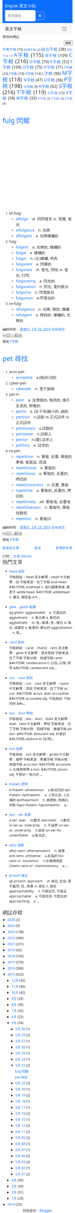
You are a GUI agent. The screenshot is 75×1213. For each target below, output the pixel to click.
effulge (22, 218)
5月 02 (20, 1168)
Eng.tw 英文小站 (20, 6)
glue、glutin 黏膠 (22, 607)
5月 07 (20, 1150)
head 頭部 (17, 571)
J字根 (13, 73)
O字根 (49, 80)
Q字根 (28, 86)
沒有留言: (58, 329)
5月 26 (20, 1047)
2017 (12, 962)
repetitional (26, 467)
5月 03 (20, 1162)
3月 (14, 1186)
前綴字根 (30, 49)
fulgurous (24, 297)
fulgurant (24, 263)
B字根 (51, 55)
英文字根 (13, 29)
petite (21, 411)
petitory (23, 445)
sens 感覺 (16, 845)
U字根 (53, 93)
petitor (22, 439)
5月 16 (20, 1113)
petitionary (25, 428)
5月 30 (20, 1029)
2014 (12, 1204)
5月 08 (20, 1143)
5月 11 (20, 1131)
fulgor (21, 258)
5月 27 (20, 1041)
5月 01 (20, 1174)
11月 (15, 986)
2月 (14, 1192)
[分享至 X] (12, 335)
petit (20, 399)
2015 (12, 974)
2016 (12, 968)
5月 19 (20, 1095)
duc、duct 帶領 (21, 713)
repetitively (26, 501)
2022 (12, 938)
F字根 (14, 341)
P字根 (14, 539)
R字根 (44, 86)
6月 (14, 1016)
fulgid (21, 252)
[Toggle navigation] (64, 29)
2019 (12, 950)
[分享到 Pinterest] (20, 335)
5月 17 (20, 1107)
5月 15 (20, 1119)
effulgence (25, 230)
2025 (12, 926)
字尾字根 (9, 49)
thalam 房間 (18, 784)
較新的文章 (10, 548)
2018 (12, 956)
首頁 (37, 548)
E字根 (55, 61)
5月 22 (20, 1083)
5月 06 (20, 1156)
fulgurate (24, 269)
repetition (24, 456)
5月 (14, 1023)
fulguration (26, 286)
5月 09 (20, 1137)
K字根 (29, 73)
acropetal (24, 377)
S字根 (65, 86)
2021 (12, 944)
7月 (14, 1010)
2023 (12, 932)
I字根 (68, 67)
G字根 (28, 67)
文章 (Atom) (22, 556)
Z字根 (68, 98)
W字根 (22, 98)
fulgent (22, 247)
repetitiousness (29, 484)
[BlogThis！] (8, 335)
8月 (14, 1004)
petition (23, 416)
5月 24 (20, 1059)
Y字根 (55, 98)
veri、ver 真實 (20, 814)
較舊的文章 (64, 548)
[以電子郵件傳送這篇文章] (4, 335)
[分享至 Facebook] (16, 335)
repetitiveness (28, 507)
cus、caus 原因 (21, 677)
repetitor (23, 518)
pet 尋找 (15, 358)
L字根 (47, 73)
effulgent (24, 235)
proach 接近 (18, 875)
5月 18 (20, 1101)
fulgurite (23, 292)
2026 (12, 919)
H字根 (49, 67)
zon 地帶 (15, 748)
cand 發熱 (16, 642)
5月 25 (20, 1053)
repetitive (24, 490)
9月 (14, 998)
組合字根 (49, 49)
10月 (15, 992)
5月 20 (20, 1089)
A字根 (21, 55)
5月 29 (20, 1035)
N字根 (29, 80)
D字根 (35, 61)
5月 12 (20, 1125)
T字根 (24, 92)
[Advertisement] (37, 165)
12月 (15, 980)
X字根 (42, 98)
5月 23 (20, 1065)
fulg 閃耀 (16, 120)
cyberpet (23, 388)
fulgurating (26, 280)
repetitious (25, 473)
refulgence (25, 309)
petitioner (24, 433)
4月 (14, 1180)
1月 (14, 1198)
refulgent (24, 314)
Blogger (45, 1210)
